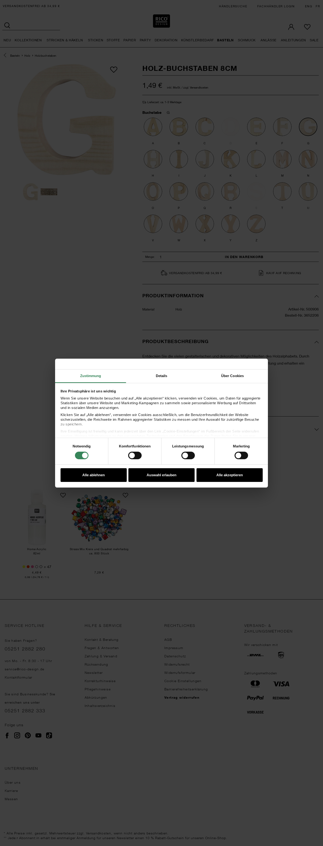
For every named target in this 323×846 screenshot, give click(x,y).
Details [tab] (161, 376)
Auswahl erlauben (161, 475)
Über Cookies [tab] (232, 376)
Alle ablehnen (93, 475)
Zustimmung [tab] (90, 376)
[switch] (135, 455)
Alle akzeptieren (229, 475)
